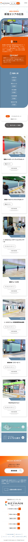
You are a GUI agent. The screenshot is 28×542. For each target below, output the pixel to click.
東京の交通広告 (13, 524)
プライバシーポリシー (7, 536)
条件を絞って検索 (15, 125)
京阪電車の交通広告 (13, 509)
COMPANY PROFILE (19, 536)
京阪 (12, 3)
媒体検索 (14, 471)
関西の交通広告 (13, 514)
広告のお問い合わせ (16, 489)
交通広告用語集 (10, 534)
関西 (14, 3)
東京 (18, 3)
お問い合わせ (18, 534)
